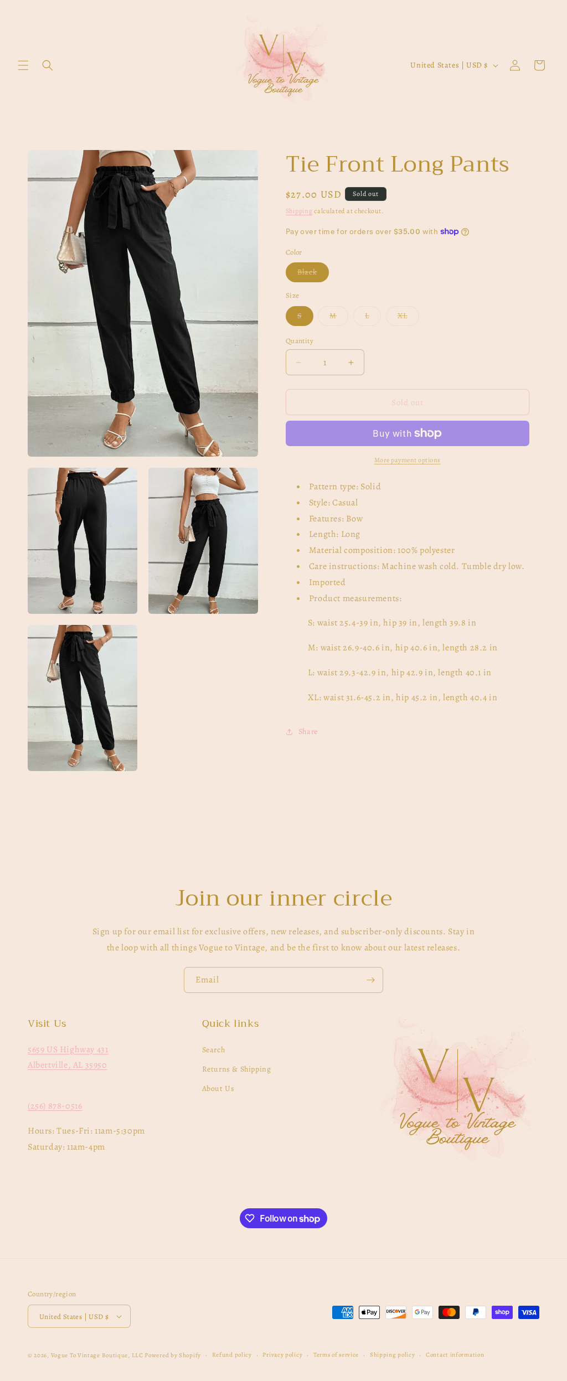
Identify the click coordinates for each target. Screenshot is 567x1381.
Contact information (455, 1355)
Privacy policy (282, 1355)
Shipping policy (392, 1355)
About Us (218, 1088)
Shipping (299, 210)
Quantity (299, 340)
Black (313, 274)
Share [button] (308, 731)
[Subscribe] (370, 980)
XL (408, 318)
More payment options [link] (407, 460)
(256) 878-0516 (55, 1106)
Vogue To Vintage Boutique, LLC (97, 1355)
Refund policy (232, 1355)
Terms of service (336, 1355)
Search (213, 1049)
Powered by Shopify (173, 1355)
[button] (23, 65)
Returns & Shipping (236, 1069)
